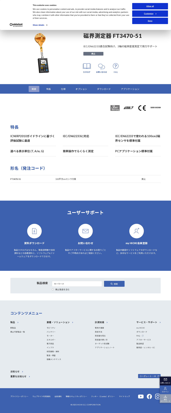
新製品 (13, 328)
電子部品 (50, 344)
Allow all (150, 6)
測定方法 (98, 332)
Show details (38, 25)
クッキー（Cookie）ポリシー (103, 396)
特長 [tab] (48, 89)
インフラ (50, 347)
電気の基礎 (99, 328)
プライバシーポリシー (19, 396)
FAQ (138, 336)
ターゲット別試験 (102, 344)
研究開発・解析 (53, 351)
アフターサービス (143, 340)
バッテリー (51, 332)
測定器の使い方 (101, 340)
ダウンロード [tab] (104, 89)
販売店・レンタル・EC (145, 347)
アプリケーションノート (105, 347)
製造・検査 (51, 355)
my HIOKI (140, 328)
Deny (150, 21)
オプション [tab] (81, 89)
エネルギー (51, 340)
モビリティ (51, 328)
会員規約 (58, 396)
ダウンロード (141, 332)
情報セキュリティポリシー (76, 396)
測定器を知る (100, 336)
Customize (148, 14)
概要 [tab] (34, 89)
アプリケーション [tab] (130, 89)
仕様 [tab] (63, 89)
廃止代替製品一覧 (17, 332)
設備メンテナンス (54, 359)
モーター (50, 336)
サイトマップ (124, 396)
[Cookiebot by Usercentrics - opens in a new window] (16, 25)
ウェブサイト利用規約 (41, 396)
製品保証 (140, 344)
